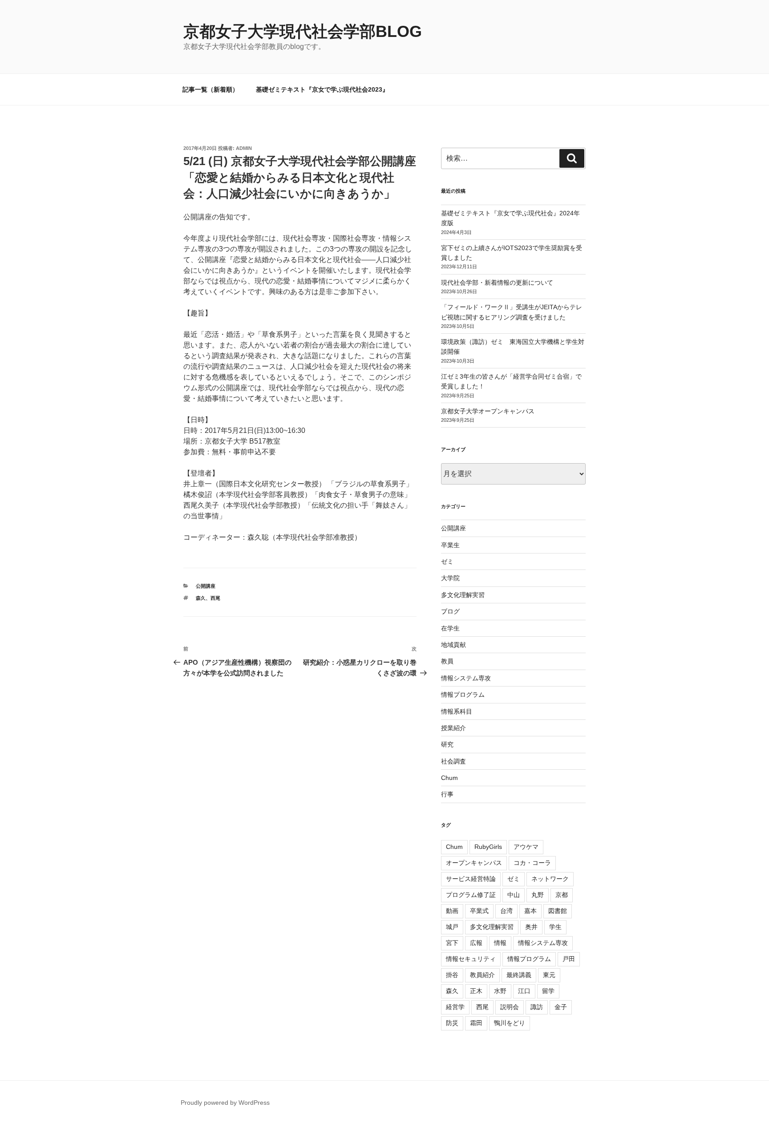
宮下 (452, 942)
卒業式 (479, 910)
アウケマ (526, 846)
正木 (476, 990)
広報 (476, 942)
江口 (524, 990)
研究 (447, 744)
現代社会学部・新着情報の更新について (497, 282)
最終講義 (518, 974)
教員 (447, 661)
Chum (449, 777)
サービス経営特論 (471, 878)
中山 (513, 894)
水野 (500, 990)
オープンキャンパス (474, 862)
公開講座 (205, 586)
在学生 (450, 628)
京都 (561, 894)
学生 (555, 926)
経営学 (455, 1006)
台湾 (506, 910)
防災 (452, 1022)
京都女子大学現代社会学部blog (302, 31)
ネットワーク (550, 878)
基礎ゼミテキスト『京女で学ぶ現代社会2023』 (322, 89)
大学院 (450, 578)
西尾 (215, 598)
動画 (452, 910)
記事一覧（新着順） (210, 89)
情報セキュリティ (471, 958)
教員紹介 (482, 974)
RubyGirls (488, 846)
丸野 (537, 894)
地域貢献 (453, 644)
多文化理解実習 (463, 594)
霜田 (476, 1022)
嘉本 (530, 910)
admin (244, 148)
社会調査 (453, 761)
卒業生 (450, 545)
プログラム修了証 (471, 894)
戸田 (569, 958)
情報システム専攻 (466, 678)
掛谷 (452, 974)
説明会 (509, 1006)
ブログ (450, 611)
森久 (201, 598)
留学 (548, 990)
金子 (560, 1006)
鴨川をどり (509, 1022)
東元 (549, 974)
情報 (500, 942)
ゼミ (447, 561)
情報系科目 (456, 711)
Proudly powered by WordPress (225, 1102)
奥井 (531, 926)
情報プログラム (463, 694)
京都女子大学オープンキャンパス (487, 411)
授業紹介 (453, 727)
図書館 (557, 910)
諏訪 (536, 1006)
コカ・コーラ (532, 862)
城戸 (452, 926)
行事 (447, 794)
